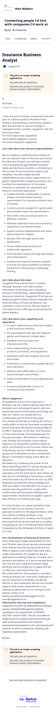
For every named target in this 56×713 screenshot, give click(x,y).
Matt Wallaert (24, 8)
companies (21, 38)
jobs (8, 38)
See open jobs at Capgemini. (23, 82)
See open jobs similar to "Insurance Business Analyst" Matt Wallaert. (27, 87)
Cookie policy (34, 706)
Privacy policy (21, 706)
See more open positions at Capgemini (28, 680)
